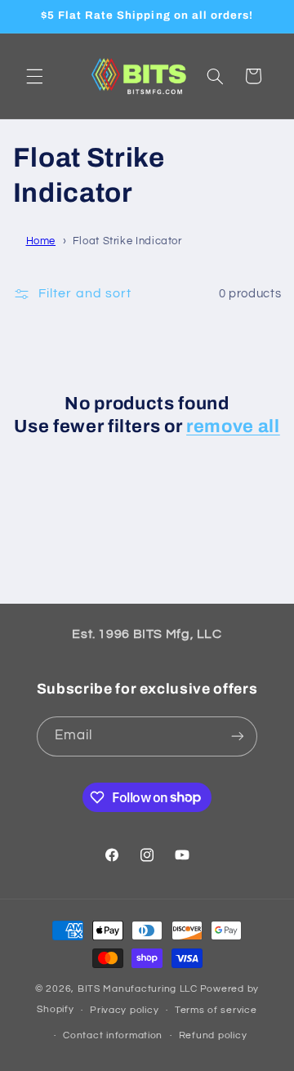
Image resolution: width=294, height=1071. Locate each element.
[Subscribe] (237, 736)
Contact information (113, 1035)
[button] (34, 76)
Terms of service (216, 1010)
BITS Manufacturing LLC (138, 988)
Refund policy (213, 1035)
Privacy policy (124, 1010)
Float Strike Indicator (127, 241)
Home (41, 241)
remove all (233, 426)
